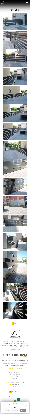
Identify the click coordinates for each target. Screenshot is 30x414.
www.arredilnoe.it (15, 349)
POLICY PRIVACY (15, 377)
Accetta (22, 410)
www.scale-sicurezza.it (15, 368)
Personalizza (15, 410)
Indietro (14, 323)
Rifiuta (7, 410)
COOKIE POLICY (15, 378)
